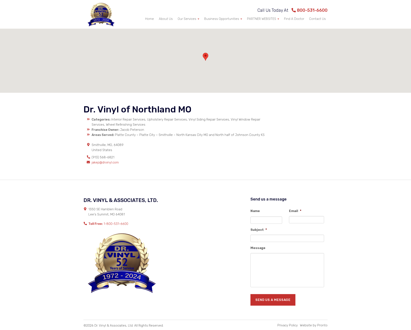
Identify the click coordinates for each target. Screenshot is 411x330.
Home (149, 19)
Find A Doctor (294, 19)
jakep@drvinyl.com (105, 162)
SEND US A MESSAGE (272, 300)
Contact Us (317, 19)
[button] (205, 57)
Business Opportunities (222, 19)
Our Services (187, 19)
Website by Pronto (314, 325)
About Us (166, 19)
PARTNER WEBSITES (262, 19)
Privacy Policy (287, 325)
